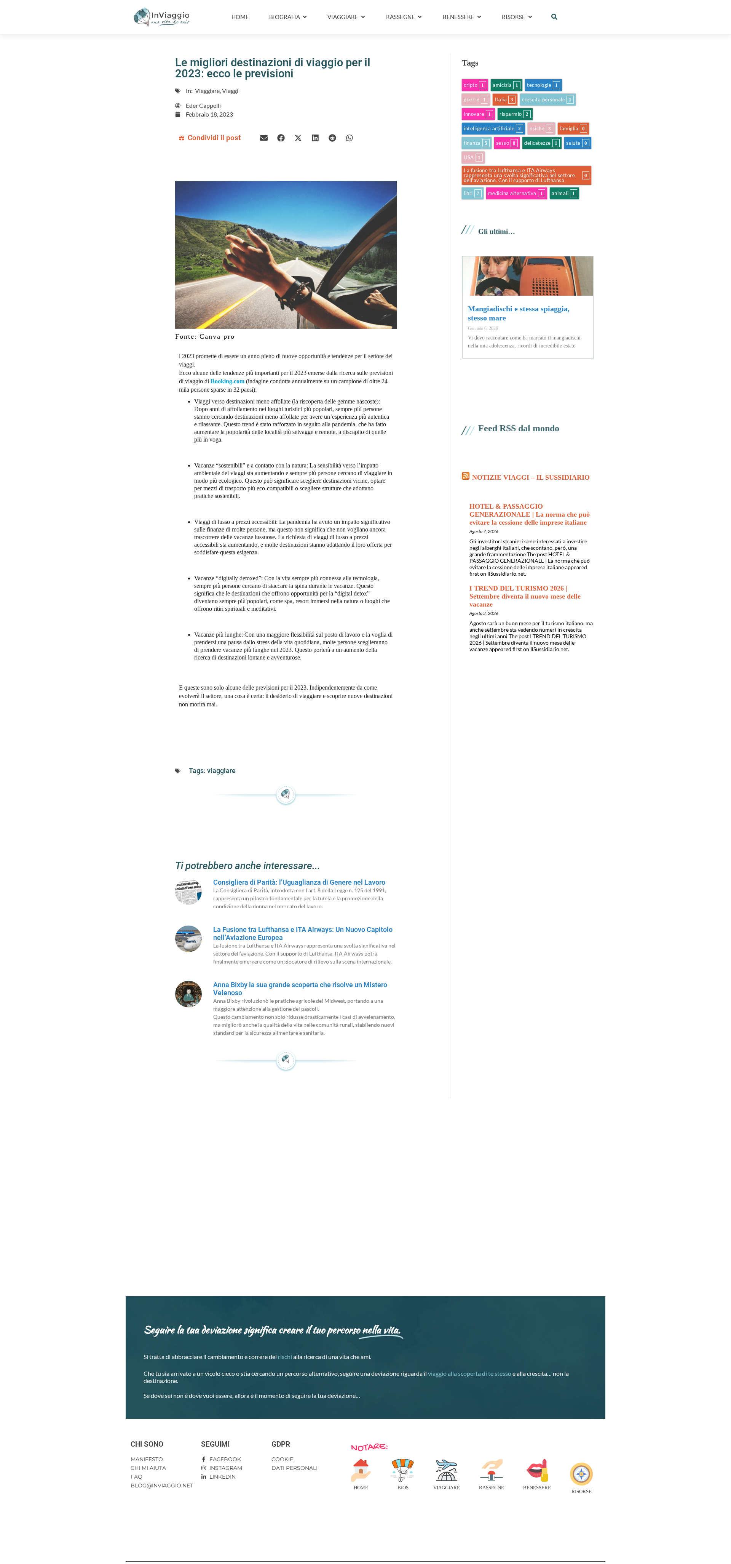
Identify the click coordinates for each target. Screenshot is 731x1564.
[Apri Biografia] (305, 17)
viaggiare (221, 771)
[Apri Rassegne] (420, 17)
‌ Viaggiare (207, 90)
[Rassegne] (491, 1470)
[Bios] (402, 1470)
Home (361, 1487)
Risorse (581, 1491)
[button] (554, 16)
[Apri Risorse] (530, 17)
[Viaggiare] (446, 1470)
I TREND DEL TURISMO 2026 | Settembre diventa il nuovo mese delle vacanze (525, 596)
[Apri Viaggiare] (363, 17)
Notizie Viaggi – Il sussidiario (531, 477)
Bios (403, 1487)
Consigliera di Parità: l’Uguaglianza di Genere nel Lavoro (299, 882)
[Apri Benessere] (479, 17)
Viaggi (230, 90)
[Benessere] (537, 1470)
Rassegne (491, 1487)
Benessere (537, 1487)
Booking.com (227, 381)
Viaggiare (446, 1487)
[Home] (361, 1470)
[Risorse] (581, 1474)
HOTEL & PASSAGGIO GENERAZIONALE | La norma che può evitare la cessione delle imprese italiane (529, 514)
